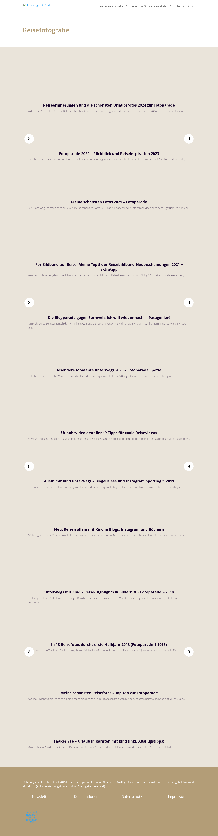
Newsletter (41, 796)
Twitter (31, 817)
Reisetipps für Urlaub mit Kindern (150, 6)
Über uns (181, 6)
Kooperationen (86, 796)
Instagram (31, 814)
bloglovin (31, 819)
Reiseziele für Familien (112, 6)
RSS (31, 822)
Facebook (32, 812)
